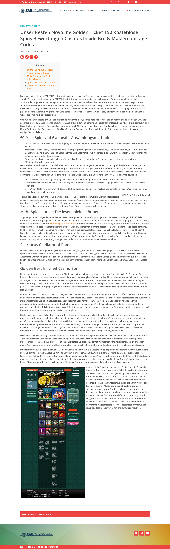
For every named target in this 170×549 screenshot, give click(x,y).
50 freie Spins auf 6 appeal (63, 223)
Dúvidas (93, 10)
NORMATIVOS (64, 10)
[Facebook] (136, 533)
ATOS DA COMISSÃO (79, 10)
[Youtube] (147, 533)
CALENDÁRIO (105, 10)
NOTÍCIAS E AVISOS (119, 10)
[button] (22, 57)
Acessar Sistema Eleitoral (139, 10)
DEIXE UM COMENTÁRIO (37, 514)
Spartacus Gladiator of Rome (41, 82)
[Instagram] (141, 533)
